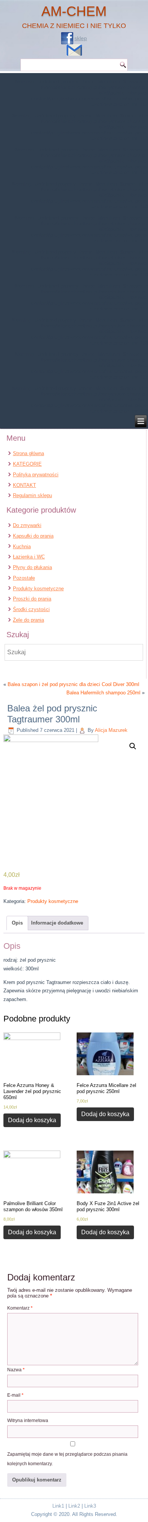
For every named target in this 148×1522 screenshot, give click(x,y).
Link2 (74, 1506)
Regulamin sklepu (32, 495)
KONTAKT (24, 485)
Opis (17, 923)
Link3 (90, 1506)
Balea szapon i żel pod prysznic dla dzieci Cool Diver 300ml (73, 684)
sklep (80, 38)
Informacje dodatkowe (57, 923)
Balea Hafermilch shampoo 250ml (103, 693)
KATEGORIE (27, 464)
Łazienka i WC (29, 557)
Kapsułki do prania (33, 536)
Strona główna (28, 453)
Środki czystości (31, 609)
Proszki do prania (32, 599)
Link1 (58, 1506)
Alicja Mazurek (111, 730)
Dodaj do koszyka (32, 1120)
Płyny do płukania (32, 567)
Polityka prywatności (35, 474)
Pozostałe (24, 578)
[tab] (17, 923)
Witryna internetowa (27, 1420)
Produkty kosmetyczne (38, 588)
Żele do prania (28, 620)
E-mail (15, 1395)
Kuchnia (22, 546)
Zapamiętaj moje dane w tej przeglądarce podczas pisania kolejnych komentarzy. (67, 1459)
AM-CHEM (74, 11)
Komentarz (20, 1308)
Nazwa (16, 1369)
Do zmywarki (27, 525)
